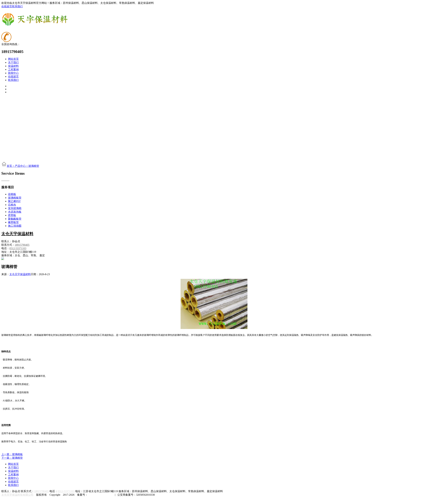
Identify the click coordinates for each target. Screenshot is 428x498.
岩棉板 (12, 194)
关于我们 (13, 62)
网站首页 (13, 59)
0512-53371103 (17, 248)
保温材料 (13, 66)
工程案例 (13, 69)
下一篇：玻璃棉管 (12, 457)
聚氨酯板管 (14, 218)
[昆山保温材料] (34, 25)
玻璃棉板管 (14, 197)
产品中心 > (21, 165)
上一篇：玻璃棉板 (12, 454)
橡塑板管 (13, 222)
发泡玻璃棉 (14, 208)
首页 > (11, 165)
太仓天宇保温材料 (17, 234)
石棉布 (12, 204)
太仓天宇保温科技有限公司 (17, 494)
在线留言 (6, 6)
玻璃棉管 (33, 165)
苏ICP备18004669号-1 (100, 494)
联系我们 (17, 6)
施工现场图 (14, 225)
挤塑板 (12, 215)
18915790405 (22, 244)
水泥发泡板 (14, 211)
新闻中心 (13, 73)
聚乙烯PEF (14, 201)
